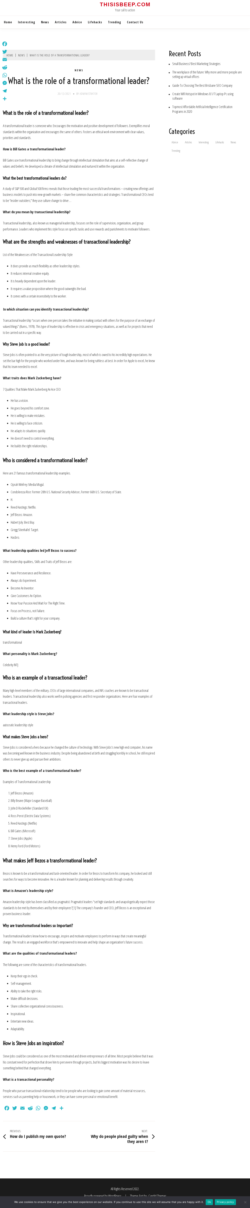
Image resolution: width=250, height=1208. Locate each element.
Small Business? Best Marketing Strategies (196, 63)
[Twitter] (5, 52)
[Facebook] (5, 44)
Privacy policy (225, 1201)
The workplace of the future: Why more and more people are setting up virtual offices (207, 74)
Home (8, 22)
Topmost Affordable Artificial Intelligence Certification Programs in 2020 (202, 109)
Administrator (89, 94)
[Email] (5, 59)
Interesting (26, 22)
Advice (77, 22)
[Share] (5, 99)
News (45, 22)
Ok (209, 1201)
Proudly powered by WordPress (103, 1196)
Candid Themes (157, 1196)
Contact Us (135, 22)
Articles (61, 22)
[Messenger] (5, 83)
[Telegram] (5, 91)
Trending (114, 22)
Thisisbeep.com (125, 4)
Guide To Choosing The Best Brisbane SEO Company (202, 85)
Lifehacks (95, 22)
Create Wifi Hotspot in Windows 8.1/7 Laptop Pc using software (202, 96)
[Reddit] (5, 67)
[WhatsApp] (5, 75)
